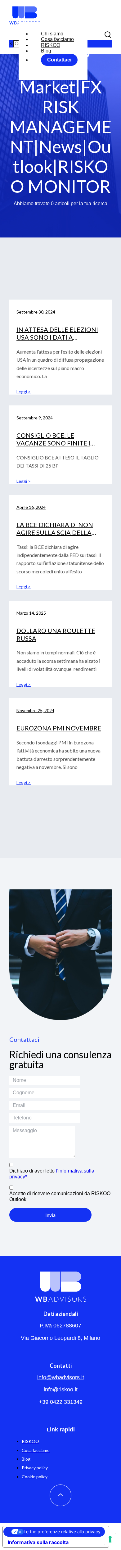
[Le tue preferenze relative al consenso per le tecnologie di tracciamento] (110, 1539)
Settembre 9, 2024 (34, 417)
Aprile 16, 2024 (31, 507)
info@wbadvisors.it (60, 1377)
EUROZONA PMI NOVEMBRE (58, 728)
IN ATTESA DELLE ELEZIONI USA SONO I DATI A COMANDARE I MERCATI (57, 337)
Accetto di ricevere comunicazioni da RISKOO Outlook (59, 1196)
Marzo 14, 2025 (31, 613)
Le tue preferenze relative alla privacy (62, 1531)
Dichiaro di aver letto (51, 1173)
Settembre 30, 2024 (35, 311)
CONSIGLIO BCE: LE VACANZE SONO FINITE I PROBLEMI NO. (53, 443)
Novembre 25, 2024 (35, 710)
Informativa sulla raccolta (38, 1542)
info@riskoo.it (61, 1389)
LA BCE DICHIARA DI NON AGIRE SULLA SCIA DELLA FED (54, 532)
